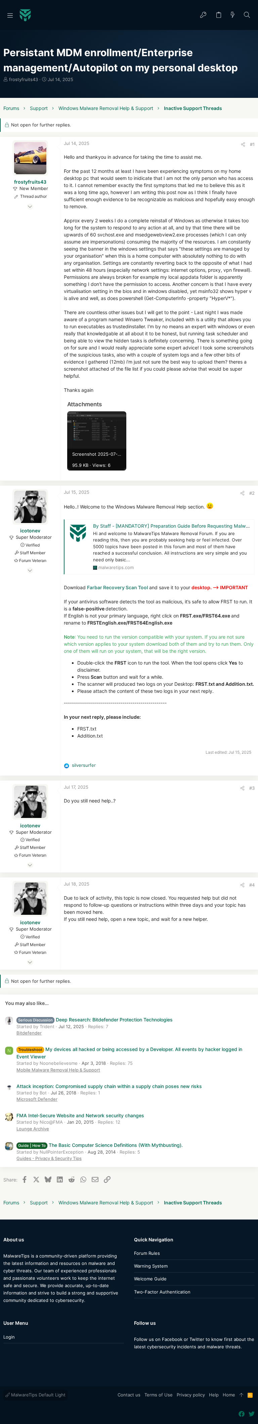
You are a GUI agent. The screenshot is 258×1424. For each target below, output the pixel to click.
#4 (252, 885)
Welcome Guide (150, 1278)
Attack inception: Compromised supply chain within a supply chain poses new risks (109, 1086)
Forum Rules (147, 1253)
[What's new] (233, 15)
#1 (252, 144)
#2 (252, 493)
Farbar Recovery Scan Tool (117, 587)
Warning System (151, 1266)
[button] (10, 15)
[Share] (243, 144)
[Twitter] (147, 1360)
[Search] (247, 15)
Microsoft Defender (36, 1099)
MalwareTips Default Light (38, 1394)
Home (229, 1394)
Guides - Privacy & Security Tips (49, 1158)
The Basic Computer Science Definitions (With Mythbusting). (100, 1145)
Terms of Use (158, 1394)
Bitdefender (29, 1033)
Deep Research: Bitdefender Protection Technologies (95, 1019)
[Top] (241, 1395)
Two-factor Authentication (162, 1292)
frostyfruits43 (23, 79)
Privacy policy (191, 1394)
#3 (252, 788)
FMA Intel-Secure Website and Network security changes (80, 1115)
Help (214, 1394)
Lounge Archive (32, 1128)
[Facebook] (137, 1360)
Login (9, 1337)
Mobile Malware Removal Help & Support (58, 1070)
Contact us (129, 1394)
